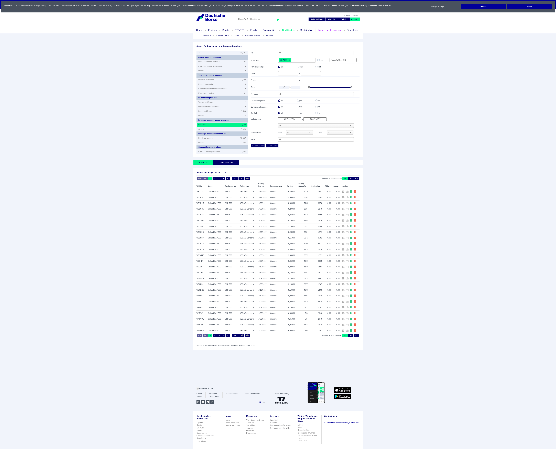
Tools (236, 35)
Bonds (225, 30)
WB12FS (199, 273)
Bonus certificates (222, 111)
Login (355, 19)
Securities (250, 425)
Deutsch (356, 15)
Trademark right (231, 394)
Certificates (288, 30)
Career (300, 425)
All (222, 53)
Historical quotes (252, 35)
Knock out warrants (222, 138)
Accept (529, 7)
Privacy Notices (384, 5)
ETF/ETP (240, 30)
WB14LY (199, 261)
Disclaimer (213, 394)
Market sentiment (233, 425)
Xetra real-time (317, 19)
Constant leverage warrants (222, 152)
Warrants (222, 125)
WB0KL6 (199, 284)
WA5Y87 (199, 313)
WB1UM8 (200, 197)
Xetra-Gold (302, 441)
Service (269, 35)
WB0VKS (200, 278)
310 (235, 178)
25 (345, 178)
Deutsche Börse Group (307, 435)
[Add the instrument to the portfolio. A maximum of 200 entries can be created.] (348, 192)
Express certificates (222, 93)
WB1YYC (200, 192)
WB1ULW (200, 209)
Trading (249, 428)
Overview (206, 35)
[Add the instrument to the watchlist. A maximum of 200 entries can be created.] (344, 192)
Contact (347, 15)
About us (250, 423)
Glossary (250, 430)
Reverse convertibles (222, 84)
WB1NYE (200, 244)
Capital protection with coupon (222, 66)
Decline (483, 7)
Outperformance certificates (222, 107)
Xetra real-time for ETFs (280, 428)
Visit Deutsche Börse (255, 420)
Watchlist (331, 19)
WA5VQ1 (200, 319)
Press (300, 427)
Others (222, 71)
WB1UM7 (200, 203)
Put (319, 67)
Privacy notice (214, 396)
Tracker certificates (222, 102)
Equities (212, 30)
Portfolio (344, 19)
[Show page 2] (241, 178)
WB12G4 (200, 267)
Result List (203, 162)
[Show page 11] (247, 178)
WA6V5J (199, 296)
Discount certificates (222, 80)
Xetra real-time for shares (280, 425)
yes (300, 101)
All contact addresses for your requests (342, 423)
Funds (253, 30)
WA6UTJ (199, 302)
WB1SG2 (200, 221)
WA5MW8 (200, 331)
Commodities (269, 30)
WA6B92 (199, 307)
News (321, 30)
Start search (273, 146)
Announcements (232, 423)
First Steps (201, 441)
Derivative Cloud (226, 162)
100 (356, 178)
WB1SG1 (200, 226)
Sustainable (306, 30)
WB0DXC (200, 290)
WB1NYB (200, 249)
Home (199, 30)
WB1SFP (200, 238)
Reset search (259, 146)
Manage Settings (437, 7)
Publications (251, 433)
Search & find (222, 35)
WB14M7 (200, 255)
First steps (352, 30)
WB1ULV (200, 215)
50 (351, 178)
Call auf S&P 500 (214, 192)
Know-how (335, 30)
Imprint (199, 396)
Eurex (300, 438)
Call (301, 67)
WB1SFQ (200, 232)
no (319, 101)
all (282, 67)
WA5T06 (199, 325)
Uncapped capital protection (222, 62)
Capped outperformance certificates (222, 89)
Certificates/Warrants (205, 436)
